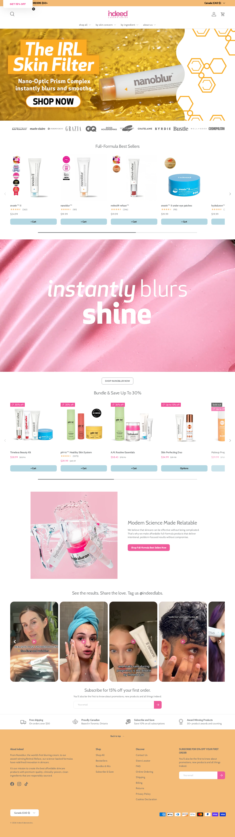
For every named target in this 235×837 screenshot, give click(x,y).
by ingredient (128, 24)
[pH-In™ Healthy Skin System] (84, 424)
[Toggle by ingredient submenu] (137, 25)
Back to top (115, 736)
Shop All (100, 755)
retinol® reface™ (120, 205)
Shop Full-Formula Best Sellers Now (148, 547)
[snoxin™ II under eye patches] (184, 177)
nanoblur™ (66, 205)
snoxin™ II (15, 205)
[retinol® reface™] (134, 177)
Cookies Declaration (146, 799)
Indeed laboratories (25, 823)
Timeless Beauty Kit (20, 452)
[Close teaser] (33, 9)
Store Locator (143, 760)
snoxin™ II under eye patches (176, 205)
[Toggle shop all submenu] (90, 25)
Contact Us (141, 755)
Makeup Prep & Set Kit (223, 452)
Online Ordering (144, 771)
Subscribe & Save (105, 771)
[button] (222, 14)
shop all (83, 24)
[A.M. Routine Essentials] (134, 424)
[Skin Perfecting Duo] (184, 424)
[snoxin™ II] (33, 177)
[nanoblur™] (84, 177)
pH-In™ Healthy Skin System (76, 452)
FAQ (138, 766)
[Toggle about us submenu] (155, 25)
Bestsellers (101, 760)
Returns (140, 788)
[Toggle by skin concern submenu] (115, 25)
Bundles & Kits (103, 766)
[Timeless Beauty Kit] (33, 424)
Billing (139, 782)
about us (148, 24)
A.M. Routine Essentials (123, 452)
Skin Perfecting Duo (171, 452)
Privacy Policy (143, 793)
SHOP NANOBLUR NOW (117, 381)
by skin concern (104, 24)
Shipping (140, 777)
